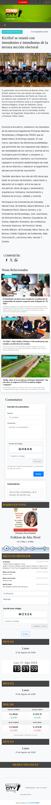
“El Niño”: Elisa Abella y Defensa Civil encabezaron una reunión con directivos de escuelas (25, 342)
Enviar (38, 474)
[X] (30, 2)
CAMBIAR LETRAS (40, 626)
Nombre (10, 413)
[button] (15, 2)
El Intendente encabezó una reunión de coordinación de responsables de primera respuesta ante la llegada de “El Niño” (25, 301)
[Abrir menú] (5, 25)
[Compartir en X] (11, 260)
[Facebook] (34, 2)
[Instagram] (39, 2)
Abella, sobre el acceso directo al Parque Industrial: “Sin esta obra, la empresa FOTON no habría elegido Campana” (25, 382)
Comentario (11, 423)
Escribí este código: (16, 444)
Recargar (37, 461)
